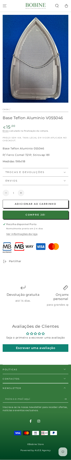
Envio (6, 131)
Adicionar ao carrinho (35, 203)
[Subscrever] (66, 399)
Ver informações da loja (21, 234)
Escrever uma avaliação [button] (35, 348)
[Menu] (4, 6)
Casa (6, 109)
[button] (57, 6)
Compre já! (36, 214)
